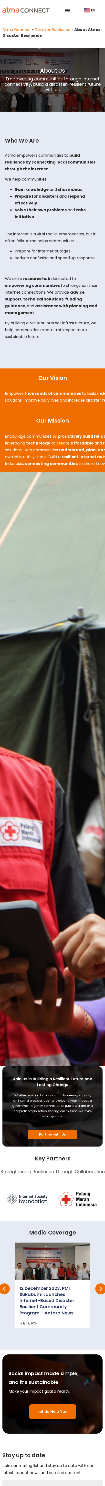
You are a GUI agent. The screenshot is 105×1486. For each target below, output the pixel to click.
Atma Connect (16, 29)
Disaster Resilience (53, 29)
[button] (67, 11)
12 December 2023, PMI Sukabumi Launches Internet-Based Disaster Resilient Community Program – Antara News (47, 1300)
